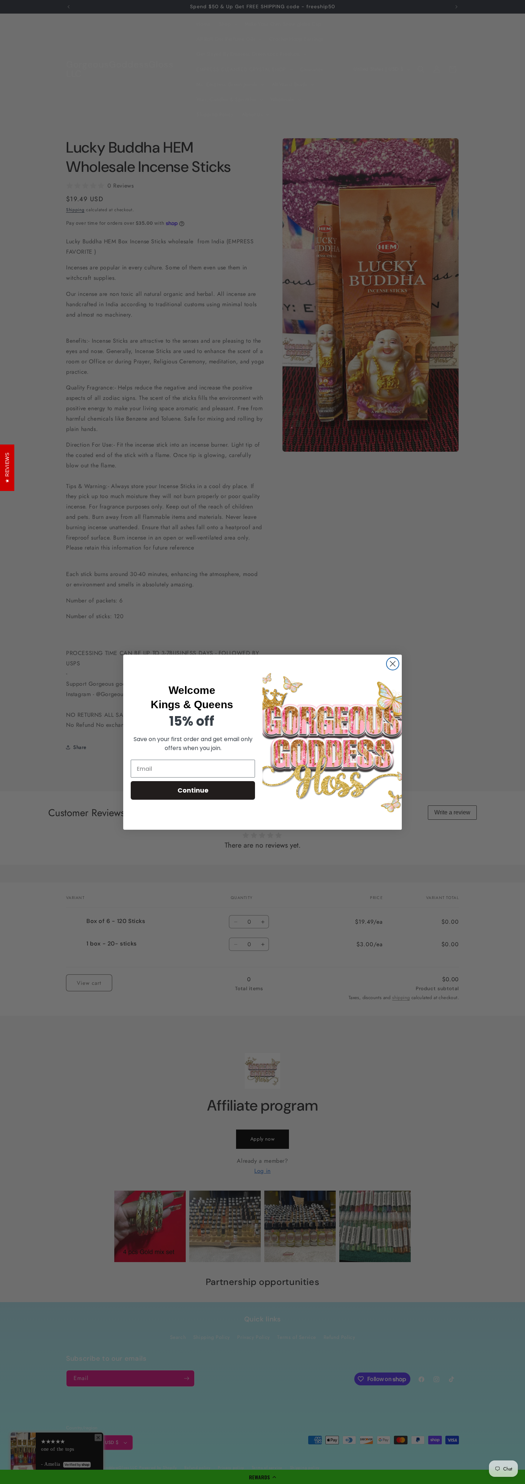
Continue (193, 790)
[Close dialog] (392, 663)
